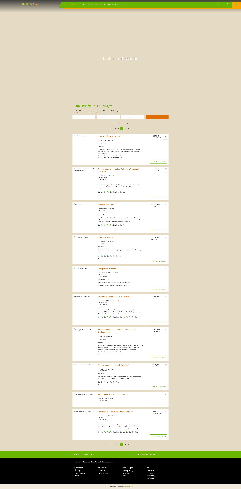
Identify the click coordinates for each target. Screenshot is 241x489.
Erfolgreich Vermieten (104, 473)
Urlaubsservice (126, 470)
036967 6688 (102, 143)
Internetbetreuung (79, 473)
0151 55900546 (103, 212)
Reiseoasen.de (150, 478)
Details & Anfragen (159, 161)
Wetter (124, 475)
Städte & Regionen (100, 4)
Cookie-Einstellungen (128, 486)
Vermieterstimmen (103, 471)
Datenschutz (149, 473)
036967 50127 (102, 339)
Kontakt (76, 475)
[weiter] (132, 128)
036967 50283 (103, 400)
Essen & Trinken (86, 4)
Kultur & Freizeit (114, 4)
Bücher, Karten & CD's (128, 471)
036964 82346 (103, 304)
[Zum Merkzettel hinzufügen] (166, 136)
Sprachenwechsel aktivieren (146, 454)
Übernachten (73, 4)
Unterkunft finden (158, 117)
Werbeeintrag (102, 470)
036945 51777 (102, 243)
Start (65, 4)
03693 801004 (103, 419)
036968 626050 (103, 370)
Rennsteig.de (150, 475)
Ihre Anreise (125, 473)
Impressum (149, 471)
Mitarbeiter (77, 471)
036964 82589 (103, 276)
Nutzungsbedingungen (152, 470)
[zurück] (108, 128)
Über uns (77, 470)
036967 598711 (103, 179)
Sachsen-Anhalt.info (152, 477)
